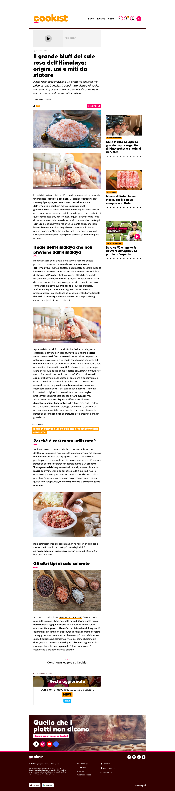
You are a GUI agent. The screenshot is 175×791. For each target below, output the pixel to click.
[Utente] (132, 18)
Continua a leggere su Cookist (67, 662)
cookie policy (82, 768)
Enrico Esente (45, 100)
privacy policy (82, 764)
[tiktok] (36, 744)
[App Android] (48, 785)
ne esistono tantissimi (70, 617)
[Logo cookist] (51, 18)
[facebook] (56, 744)
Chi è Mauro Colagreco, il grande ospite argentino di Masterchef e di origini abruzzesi (123, 147)
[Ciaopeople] (140, 785)
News (91, 19)
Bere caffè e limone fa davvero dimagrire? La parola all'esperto (122, 251)
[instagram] (42, 744)
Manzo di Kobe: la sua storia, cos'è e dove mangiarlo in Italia (121, 200)
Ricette (101, 19)
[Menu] (138, 18)
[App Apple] (34, 785)
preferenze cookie (84, 775)
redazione (80, 771)
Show (111, 19)
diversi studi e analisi (65, 363)
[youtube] (49, 744)
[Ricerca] (120, 18)
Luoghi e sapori (39, 674)
